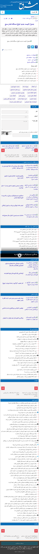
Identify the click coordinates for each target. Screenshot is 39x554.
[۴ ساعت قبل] (31, 178)
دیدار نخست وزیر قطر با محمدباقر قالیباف (27, 461)
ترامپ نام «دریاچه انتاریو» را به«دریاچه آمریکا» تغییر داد (24, 426)
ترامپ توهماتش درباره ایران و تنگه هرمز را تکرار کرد (24, 422)
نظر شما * (34, 121)
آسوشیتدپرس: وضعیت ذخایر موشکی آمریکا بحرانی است (23, 438)
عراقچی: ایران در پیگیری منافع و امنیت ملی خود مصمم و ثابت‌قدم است (20, 415)
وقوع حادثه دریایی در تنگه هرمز (29, 334)
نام (36, 111)
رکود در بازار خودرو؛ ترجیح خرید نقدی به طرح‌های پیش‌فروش (29, 155)
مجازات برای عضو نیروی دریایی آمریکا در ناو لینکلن (25, 360)
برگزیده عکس (34, 294)
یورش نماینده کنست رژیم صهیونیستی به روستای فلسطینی (23, 424)
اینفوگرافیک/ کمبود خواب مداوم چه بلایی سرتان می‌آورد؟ (29, 537)
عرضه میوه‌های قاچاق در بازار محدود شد (26, 78)
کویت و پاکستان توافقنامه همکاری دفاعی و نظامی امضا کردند (22, 482)
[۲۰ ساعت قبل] (10, 530)
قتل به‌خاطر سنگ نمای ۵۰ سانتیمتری (28, 332)
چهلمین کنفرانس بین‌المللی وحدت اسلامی (12, 308)
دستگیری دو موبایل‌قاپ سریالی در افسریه (25, 254)
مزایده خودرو (33, 99)
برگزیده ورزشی (34, 260)
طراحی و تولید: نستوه (19, 551)
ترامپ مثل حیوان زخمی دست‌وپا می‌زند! (27, 412)
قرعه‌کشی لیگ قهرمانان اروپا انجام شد (13, 273)
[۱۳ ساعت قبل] (28, 530)
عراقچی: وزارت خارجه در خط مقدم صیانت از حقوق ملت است (22, 459)
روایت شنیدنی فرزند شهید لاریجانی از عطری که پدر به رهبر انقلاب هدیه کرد (19, 431)
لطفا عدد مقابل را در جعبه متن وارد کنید (28, 132)
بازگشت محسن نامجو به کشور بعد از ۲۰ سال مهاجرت (12, 187)
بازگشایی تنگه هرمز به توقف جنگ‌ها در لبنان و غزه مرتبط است (22, 410)
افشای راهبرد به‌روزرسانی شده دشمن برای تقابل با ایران (24, 475)
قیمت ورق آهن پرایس (9, 99)
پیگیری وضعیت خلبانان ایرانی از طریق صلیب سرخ (13, 177)
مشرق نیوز (24, 4)
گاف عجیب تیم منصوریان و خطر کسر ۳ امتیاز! (26, 353)
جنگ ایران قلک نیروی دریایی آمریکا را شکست (26, 434)
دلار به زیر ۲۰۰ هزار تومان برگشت (29, 237)
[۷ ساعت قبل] (31, 188)
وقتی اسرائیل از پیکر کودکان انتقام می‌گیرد (27, 405)
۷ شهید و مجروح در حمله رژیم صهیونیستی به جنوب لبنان (23, 471)
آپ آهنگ (34, 87)
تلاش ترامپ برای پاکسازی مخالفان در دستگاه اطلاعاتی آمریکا (22, 403)
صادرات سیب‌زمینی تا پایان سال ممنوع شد (12, 215)
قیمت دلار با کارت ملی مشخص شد (28, 229)
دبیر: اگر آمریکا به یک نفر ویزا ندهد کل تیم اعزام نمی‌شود (23, 351)
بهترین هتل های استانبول (29, 90)
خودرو (36, 143)
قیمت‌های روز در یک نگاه (31, 227)
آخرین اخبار (35, 400)
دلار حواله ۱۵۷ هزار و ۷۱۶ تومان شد (28, 234)
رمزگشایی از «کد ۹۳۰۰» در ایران (29, 367)
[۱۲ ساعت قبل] (31, 286)
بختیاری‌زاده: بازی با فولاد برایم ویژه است (27, 436)
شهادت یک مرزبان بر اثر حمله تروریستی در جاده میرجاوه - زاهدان (12, 167)
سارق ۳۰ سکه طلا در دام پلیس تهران (11, 393)
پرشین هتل (22, 96)
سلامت (36, 524)
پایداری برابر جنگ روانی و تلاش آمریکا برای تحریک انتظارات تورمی (21, 489)
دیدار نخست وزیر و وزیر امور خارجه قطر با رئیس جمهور (12, 299)
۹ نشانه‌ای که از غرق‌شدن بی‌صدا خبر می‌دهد (26, 348)
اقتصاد (33, 12)
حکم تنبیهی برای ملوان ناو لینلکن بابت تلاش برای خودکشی (23, 473)
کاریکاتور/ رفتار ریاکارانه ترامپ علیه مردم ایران (26, 356)
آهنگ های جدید (32, 96)
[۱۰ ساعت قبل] (31, 208)
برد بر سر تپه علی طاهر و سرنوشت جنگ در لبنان (25, 485)
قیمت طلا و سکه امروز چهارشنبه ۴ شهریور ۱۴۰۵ (25, 232)
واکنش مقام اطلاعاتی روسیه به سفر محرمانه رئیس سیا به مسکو (22, 374)
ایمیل (35, 116)
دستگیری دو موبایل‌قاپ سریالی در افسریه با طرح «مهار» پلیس (12, 197)
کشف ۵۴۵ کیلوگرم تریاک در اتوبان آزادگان (12, 205)
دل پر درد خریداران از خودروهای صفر (27, 76)
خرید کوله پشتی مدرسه (16, 102)
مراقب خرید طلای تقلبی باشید (29, 73)
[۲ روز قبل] (28, 149)
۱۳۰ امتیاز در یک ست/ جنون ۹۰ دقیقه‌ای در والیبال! (24, 344)
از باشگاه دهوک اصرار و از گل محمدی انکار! (27, 337)
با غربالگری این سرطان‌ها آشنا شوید (11, 537)
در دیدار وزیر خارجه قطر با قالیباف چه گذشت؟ (26, 346)
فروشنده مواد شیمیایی (30, 102)
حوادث (36, 381)
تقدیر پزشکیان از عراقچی (31, 494)
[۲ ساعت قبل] (31, 169)
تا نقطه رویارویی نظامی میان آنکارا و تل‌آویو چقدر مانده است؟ (22, 358)
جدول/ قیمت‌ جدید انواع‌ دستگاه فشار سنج (19, 24)
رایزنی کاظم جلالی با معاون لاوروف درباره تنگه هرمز (25, 499)
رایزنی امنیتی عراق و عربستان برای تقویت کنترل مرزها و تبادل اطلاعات (20, 496)
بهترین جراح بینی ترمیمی (17, 93)
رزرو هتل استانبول (15, 90)
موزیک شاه (25, 87)
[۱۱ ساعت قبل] (31, 320)
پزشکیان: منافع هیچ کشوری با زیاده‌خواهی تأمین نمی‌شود (23, 501)
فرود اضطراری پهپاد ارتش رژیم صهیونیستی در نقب (25, 478)
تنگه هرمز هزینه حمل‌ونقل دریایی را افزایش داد (25, 511)
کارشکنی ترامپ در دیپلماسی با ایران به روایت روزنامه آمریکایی (22, 417)
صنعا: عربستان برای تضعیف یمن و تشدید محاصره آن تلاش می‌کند (21, 419)
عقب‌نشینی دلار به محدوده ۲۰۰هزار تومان (27, 239)
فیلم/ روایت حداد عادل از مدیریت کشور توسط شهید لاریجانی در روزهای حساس (20, 441)
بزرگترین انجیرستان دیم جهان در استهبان (13, 318)
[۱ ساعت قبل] (31, 266)
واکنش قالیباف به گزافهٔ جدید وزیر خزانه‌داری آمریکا (25, 445)
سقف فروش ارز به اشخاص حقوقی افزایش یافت (25, 464)
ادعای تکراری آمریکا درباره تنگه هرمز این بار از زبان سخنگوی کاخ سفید (20, 506)
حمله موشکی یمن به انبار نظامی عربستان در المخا (25, 518)
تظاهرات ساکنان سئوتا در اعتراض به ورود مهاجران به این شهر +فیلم (21, 504)
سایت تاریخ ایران (15, 87)
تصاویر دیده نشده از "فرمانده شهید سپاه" (27, 363)
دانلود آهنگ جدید (31, 93)
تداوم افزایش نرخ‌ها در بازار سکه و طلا (28, 244)
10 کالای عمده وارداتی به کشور (29, 71)
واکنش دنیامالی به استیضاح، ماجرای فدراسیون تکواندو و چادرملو (14, 264)
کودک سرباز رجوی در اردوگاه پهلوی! (28, 341)
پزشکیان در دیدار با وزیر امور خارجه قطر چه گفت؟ (25, 487)
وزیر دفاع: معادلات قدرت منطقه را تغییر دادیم (26, 457)
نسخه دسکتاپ (19, 543)
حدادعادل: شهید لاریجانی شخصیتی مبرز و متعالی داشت (23, 454)
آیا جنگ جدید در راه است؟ (30, 372)
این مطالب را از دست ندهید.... (30, 162)
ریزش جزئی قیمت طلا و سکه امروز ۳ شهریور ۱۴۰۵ (25, 241)
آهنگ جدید (13, 96)
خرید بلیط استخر (22, 99)
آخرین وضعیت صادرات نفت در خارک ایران (27, 370)
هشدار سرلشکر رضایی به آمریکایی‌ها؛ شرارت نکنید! (25, 452)
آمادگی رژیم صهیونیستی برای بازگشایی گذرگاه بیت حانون (23, 508)
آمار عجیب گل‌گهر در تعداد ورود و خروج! (13, 283)
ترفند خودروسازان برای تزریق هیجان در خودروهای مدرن (12, 155)
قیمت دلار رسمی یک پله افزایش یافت (28, 246)
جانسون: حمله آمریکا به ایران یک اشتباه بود (26, 408)
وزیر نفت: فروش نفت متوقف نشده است (27, 513)
